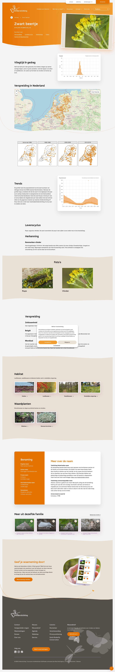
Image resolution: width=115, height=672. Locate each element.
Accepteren (48, 342)
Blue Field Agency (59, 661)
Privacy (67, 661)
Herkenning (39, 34)
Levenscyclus (29, 34)
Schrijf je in (73, 634)
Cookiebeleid (56, 345)
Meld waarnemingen (41, 649)
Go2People (43, 661)
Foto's (47, 34)
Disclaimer (72, 661)
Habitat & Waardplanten (21, 37)
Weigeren (67, 342)
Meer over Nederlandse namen (80, 477)
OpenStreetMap (95, 89)
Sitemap (78, 661)
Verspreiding (18, 34)
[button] (16, 91)
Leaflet (91, 89)
